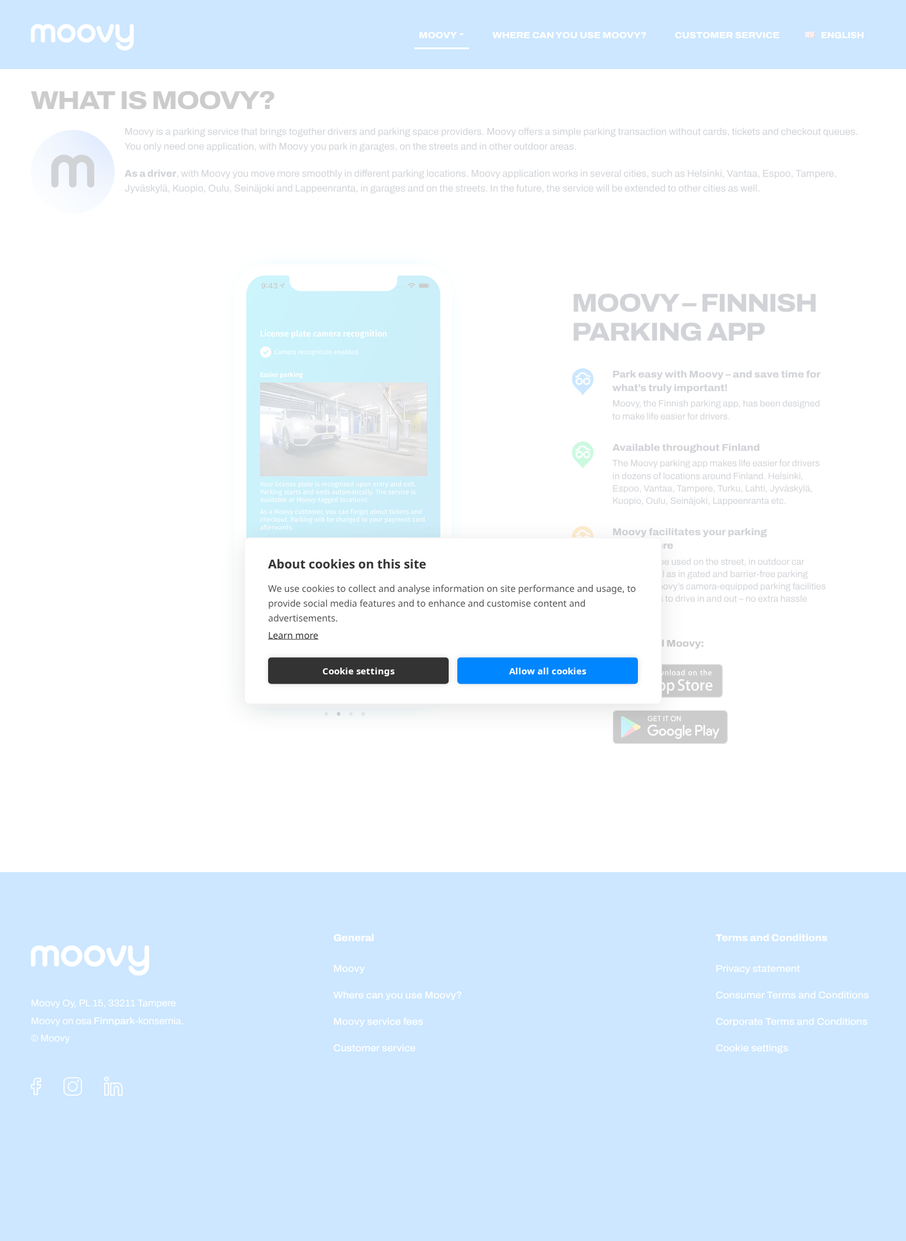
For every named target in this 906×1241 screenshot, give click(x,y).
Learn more (293, 635)
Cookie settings (358, 671)
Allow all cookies (547, 671)
